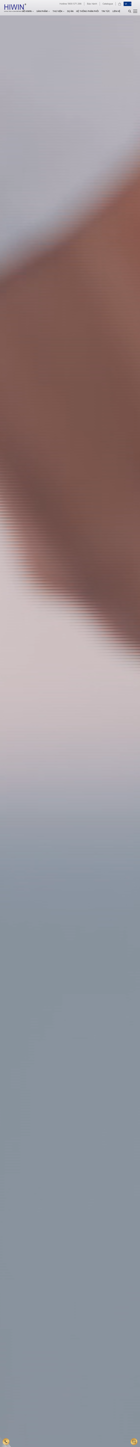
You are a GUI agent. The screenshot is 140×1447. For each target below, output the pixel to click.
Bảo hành (92, 3)
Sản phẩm (42, 11)
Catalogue (108, 3)
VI (126, 3)
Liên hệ (116, 11)
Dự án (70, 11)
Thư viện (57, 11)
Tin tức (105, 11)
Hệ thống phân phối (87, 11)
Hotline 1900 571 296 (70, 3)
